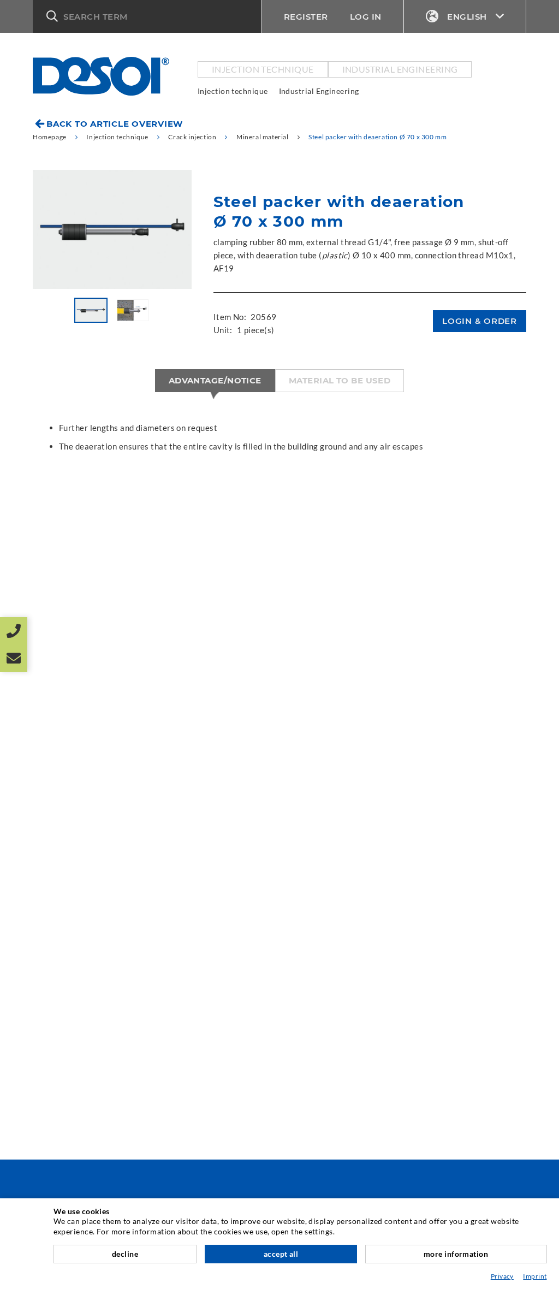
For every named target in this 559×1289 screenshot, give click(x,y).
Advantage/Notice (215, 380)
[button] (147, 16)
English (467, 16)
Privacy (502, 1276)
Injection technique (263, 69)
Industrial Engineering (400, 69)
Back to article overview (114, 124)
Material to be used (340, 380)
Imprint (534, 1276)
